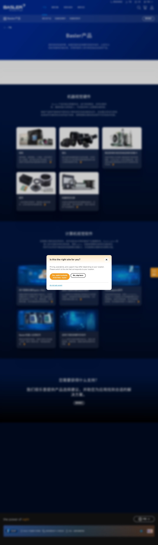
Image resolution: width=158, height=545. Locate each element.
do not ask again (56, 285)
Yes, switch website (59, 277)
